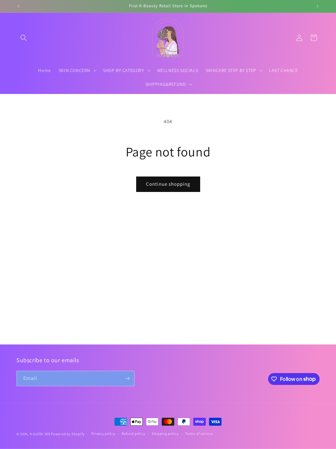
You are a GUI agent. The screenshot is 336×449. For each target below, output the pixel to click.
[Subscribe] (127, 378)
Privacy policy (103, 433)
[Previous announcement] (18, 6)
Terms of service (199, 433)
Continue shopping (168, 184)
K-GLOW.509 (40, 434)
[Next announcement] (317, 6)
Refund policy (133, 433)
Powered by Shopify (68, 434)
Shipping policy (165, 433)
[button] (23, 38)
